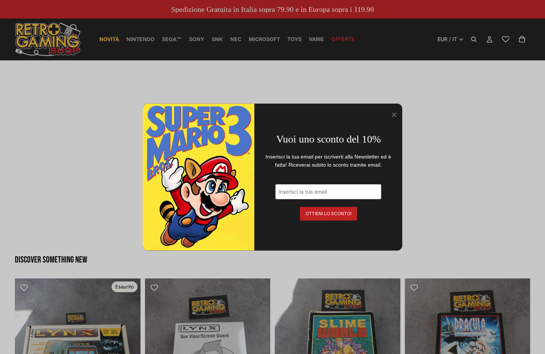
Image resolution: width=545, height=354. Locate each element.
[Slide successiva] (129, 341)
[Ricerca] (474, 39)
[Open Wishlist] (506, 39)
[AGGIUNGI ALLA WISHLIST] (24, 287)
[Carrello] (522, 39)
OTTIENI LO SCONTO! (328, 213)
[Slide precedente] (26, 341)
